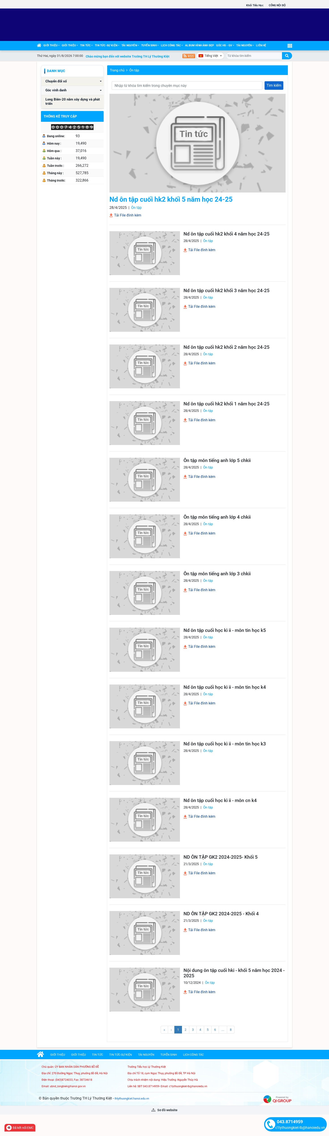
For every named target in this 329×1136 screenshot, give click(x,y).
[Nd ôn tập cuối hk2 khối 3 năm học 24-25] (144, 310)
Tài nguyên (129, 45)
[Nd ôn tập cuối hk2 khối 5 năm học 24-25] (197, 143)
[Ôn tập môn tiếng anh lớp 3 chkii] (144, 593)
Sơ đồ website (167, 1110)
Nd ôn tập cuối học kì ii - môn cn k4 (220, 800)
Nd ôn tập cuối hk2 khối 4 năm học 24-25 (226, 234)
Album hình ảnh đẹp (199, 45)
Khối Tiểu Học (254, 5)
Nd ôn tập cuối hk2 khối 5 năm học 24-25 (171, 199)
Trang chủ (117, 70)
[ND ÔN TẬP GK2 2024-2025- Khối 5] (144, 876)
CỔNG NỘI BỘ (277, 5)
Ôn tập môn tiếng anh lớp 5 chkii (217, 460)
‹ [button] (171, 1029)
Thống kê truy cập (60, 116)
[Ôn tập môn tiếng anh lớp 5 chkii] (144, 480)
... (223, 1029)
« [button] (164, 1029)
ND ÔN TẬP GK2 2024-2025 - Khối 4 (221, 913)
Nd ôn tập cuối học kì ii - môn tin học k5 (225, 630)
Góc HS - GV (224, 45)
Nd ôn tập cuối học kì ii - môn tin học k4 (225, 687)
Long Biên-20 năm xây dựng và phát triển (72, 102)
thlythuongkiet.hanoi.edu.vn (132, 1098)
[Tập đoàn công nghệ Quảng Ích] (277, 1099)
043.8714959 (290, 1121)
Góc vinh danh (55, 90)
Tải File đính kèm (127, 215)
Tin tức (85, 45)
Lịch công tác (171, 45)
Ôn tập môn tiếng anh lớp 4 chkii (217, 517)
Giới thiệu (50, 45)
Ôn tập (134, 70)
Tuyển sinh (149, 45)
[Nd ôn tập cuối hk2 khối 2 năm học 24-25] (144, 366)
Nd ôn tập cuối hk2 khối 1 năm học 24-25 (226, 403)
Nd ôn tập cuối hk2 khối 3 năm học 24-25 (226, 290)
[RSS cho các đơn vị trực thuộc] (188, 55)
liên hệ (261, 45)
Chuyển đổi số (56, 81)
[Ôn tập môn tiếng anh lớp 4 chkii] (144, 536)
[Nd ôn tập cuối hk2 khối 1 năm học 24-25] (144, 423)
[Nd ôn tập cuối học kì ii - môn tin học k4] (144, 706)
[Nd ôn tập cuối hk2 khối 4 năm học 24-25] (144, 253)
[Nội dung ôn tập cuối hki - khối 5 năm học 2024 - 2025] (144, 990)
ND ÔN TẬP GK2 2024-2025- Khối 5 (221, 857)
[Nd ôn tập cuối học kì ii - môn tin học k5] (144, 650)
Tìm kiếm (274, 85)
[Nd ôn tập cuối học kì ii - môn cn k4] (144, 820)
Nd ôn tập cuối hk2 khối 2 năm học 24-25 (226, 347)
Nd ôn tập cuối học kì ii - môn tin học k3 (225, 744)
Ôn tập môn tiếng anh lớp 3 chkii (217, 573)
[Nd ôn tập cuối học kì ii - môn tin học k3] (144, 763)
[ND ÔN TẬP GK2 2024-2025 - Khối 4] (144, 933)
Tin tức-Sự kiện (106, 45)
